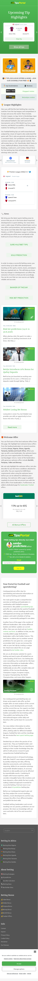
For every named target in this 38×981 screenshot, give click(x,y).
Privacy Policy (5, 935)
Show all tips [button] (19, 47)
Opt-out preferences (12, 973)
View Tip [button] (19, 39)
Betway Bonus (7, 909)
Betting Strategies (8, 874)
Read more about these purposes (22, 958)
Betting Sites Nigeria (9, 845)
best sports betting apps (25, 735)
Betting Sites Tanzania (10, 858)
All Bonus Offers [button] (19, 525)
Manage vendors (8, 958)
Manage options (19, 969)
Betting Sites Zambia (9, 862)
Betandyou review (28, 97)
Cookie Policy (5, 938)
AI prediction (16, 787)
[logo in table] (10, 92)
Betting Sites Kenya (9, 848)
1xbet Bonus (6, 899)
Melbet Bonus (7, 903)
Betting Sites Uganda (9, 855)
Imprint (29, 973)
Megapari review (28, 91)
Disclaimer (4, 941)
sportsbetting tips (27, 607)
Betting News (7, 884)
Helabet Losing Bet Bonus (15, 409)
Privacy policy (22, 973)
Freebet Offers (7, 916)
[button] (35, 952)
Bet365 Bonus (7, 913)
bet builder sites (17, 650)
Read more (12, 427)
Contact (3, 928)
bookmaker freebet (27, 485)
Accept (19, 964)
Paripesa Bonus (7, 906)
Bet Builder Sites (8, 887)
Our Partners (5, 945)
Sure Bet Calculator (9, 881)
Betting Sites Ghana (9, 852)
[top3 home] (10, 98)
